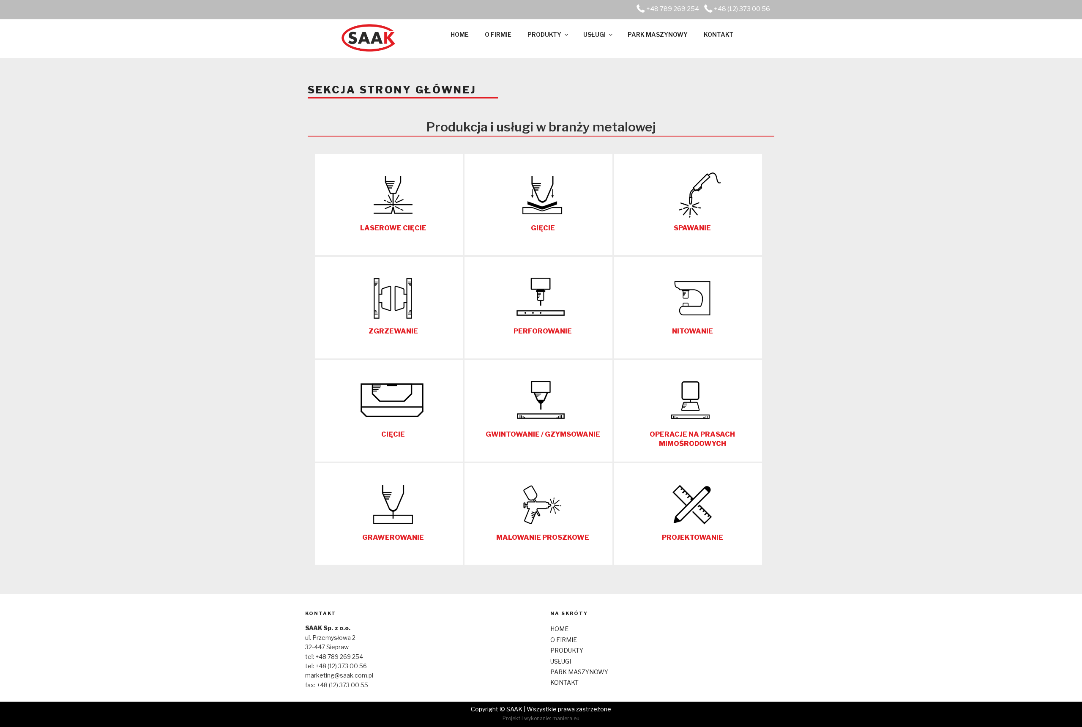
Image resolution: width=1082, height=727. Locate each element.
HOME (460, 34)
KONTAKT (718, 34)
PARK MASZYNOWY (658, 34)
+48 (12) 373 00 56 (742, 9)
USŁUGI (594, 34)
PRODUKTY (544, 34)
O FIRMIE (498, 34)
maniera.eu (565, 718)
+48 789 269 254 (672, 9)
